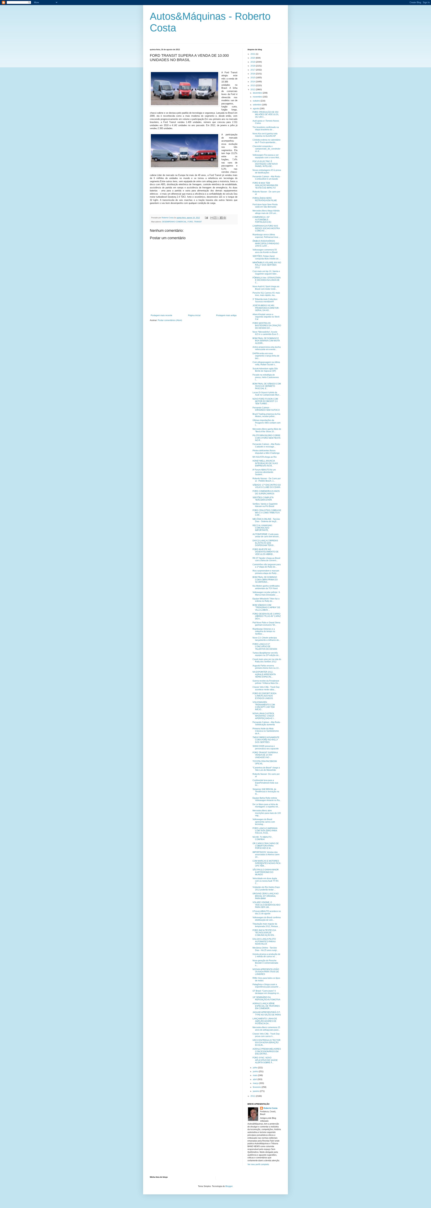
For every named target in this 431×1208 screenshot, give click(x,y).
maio (255, 1075)
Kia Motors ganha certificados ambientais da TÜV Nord (266, 587)
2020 (253, 58)
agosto (256, 108)
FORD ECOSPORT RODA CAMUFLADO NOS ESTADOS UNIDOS (264, 696)
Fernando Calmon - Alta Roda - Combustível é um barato (267, 177)
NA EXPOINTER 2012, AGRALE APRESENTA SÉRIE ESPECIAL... (264, 674)
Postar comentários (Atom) (170, 320)
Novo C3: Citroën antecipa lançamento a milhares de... (266, 639)
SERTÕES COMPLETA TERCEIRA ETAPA (263, 498)
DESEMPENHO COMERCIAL (174, 222)
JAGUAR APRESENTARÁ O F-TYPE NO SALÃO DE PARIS (267, 1013)
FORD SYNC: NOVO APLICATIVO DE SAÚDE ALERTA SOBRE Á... (265, 1060)
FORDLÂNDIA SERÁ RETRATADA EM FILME (265, 199)
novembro (258, 97)
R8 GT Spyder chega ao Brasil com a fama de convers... (266, 559)
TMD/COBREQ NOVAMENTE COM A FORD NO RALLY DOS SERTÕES (266, 739)
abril (255, 1079)
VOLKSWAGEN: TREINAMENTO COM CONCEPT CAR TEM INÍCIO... (264, 706)
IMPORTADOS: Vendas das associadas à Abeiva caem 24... (266, 854)
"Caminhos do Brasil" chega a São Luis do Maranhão (266, 769)
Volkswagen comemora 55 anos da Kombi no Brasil (265, 251)
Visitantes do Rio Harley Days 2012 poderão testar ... (266, 888)
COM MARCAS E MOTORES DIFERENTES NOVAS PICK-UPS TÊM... (267, 863)
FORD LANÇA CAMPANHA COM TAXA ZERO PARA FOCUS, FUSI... (265, 830)
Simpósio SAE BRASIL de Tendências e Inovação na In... (266, 791)
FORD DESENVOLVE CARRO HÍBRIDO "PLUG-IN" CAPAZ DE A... (267, 616)
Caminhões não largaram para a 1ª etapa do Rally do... (267, 565)
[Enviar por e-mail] (211, 217)
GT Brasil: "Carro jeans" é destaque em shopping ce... (266, 992)
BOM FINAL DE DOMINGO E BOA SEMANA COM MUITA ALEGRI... (266, 340)
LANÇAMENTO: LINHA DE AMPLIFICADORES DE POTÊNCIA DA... (265, 1021)
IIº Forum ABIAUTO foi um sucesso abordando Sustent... (264, 472)
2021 (253, 54)
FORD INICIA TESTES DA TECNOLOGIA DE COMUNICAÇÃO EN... (264, 932)
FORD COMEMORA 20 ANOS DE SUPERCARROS (266, 492)
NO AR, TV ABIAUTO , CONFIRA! (262, 838)
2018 (253, 66)
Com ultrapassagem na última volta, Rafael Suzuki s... (266, 363)
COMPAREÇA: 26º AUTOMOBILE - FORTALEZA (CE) (262, 219)
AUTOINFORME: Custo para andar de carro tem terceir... (266, 535)
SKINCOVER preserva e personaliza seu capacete (266, 747)
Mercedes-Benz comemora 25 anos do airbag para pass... (266, 1028)
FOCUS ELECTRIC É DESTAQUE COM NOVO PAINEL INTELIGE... (265, 163)
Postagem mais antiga (226, 315)
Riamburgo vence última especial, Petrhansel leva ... (266, 235)
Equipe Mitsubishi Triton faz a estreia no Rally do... (266, 600)
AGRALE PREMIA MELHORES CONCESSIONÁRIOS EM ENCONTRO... (267, 1051)
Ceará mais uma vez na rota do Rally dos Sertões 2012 (267, 660)
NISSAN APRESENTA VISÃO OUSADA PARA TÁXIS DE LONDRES (266, 971)
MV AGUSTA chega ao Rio (265, 457)
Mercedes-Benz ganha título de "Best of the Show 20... (267, 430)
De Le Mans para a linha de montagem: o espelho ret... (266, 805)
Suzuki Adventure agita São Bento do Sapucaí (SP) (265, 369)
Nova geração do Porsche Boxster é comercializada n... (265, 963)
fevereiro (257, 1087)
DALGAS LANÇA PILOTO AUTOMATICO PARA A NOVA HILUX (264, 941)
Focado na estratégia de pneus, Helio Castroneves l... (266, 377)
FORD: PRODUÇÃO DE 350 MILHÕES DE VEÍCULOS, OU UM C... (266, 114)
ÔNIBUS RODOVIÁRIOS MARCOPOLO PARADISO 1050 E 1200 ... (266, 243)
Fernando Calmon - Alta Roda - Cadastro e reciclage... (267, 445)
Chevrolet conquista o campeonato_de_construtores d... (266, 148)
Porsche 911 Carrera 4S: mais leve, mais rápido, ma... (266, 294)
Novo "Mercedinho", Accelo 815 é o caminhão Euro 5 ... (266, 333)
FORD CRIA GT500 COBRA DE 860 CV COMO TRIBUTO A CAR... (267, 512)
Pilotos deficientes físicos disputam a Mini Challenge (266, 451)
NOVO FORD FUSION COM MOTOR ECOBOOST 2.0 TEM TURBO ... (265, 401)
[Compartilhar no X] (218, 217)
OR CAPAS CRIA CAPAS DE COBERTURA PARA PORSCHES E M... (266, 845)
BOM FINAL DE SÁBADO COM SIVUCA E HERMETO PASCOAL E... (267, 386)
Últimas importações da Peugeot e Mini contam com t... (266, 422)
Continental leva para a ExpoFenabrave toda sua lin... (265, 782)
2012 (253, 89)
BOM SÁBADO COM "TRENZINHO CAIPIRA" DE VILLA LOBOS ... (266, 607)
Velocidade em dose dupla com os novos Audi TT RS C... (265, 880)
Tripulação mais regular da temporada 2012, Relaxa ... (266, 925)
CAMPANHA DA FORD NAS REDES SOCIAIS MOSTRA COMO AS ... (266, 228)
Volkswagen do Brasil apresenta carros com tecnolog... (264, 821)
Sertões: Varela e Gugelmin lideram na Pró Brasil (265, 505)
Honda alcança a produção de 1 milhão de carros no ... (266, 955)
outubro (256, 101)
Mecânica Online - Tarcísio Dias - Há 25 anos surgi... (265, 949)
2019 (253, 62)
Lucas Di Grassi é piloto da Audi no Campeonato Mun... (267, 393)
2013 (253, 85)
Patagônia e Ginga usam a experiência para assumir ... (266, 985)
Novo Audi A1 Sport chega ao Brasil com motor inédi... (266, 287)
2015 (253, 77)
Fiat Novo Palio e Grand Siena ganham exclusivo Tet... (266, 623)
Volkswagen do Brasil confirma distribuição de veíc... (267, 918)
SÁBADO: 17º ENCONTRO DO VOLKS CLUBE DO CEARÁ (267, 486)
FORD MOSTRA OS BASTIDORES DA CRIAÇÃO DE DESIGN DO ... (267, 325)
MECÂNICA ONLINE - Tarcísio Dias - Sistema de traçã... (266, 520)
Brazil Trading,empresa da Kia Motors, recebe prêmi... (266, 415)
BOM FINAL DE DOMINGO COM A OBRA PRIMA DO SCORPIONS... (265, 579)
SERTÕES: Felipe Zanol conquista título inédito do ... (266, 257)
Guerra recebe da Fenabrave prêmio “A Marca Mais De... (266, 682)
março (256, 1083)
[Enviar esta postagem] (206, 218)
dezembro (258, 93)
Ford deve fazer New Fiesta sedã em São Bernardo (265, 205)
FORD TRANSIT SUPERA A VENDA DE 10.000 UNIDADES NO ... (265, 755)
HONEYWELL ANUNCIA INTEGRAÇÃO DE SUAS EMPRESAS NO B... (265, 463)
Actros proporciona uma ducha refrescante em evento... (267, 348)
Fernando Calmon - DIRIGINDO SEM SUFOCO (266, 408)
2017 (253, 70)
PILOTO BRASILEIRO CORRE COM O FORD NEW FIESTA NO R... (266, 437)
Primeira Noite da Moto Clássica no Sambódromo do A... (266, 731)
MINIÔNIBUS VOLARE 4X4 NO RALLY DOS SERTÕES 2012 (267, 265)
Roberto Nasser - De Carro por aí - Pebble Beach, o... (267, 479)
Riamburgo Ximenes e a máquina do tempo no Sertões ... (264, 631)
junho (256, 1071)
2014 (253, 81)
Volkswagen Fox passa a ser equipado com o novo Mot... (266, 156)
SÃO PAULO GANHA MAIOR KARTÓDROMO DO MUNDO (266, 872)
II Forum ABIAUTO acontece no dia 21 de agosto (267, 912)
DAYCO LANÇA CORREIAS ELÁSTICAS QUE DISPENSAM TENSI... (265, 543)
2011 (253, 1096)
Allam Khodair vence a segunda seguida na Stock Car (266, 316)
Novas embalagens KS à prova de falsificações (267, 171)
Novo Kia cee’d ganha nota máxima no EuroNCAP (265, 134)
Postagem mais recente (161, 315)
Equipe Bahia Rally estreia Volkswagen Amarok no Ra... (267, 799)
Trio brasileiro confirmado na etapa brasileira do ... (266, 128)
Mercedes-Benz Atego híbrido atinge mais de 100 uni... (266, 212)
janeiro (256, 1091)
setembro (257, 105)
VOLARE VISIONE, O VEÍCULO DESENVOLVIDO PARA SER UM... (266, 904)
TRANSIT (198, 222)
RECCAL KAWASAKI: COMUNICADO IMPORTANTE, (262, 528)
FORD (190, 222)
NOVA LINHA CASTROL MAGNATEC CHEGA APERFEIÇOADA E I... (264, 716)
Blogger (229, 1186)
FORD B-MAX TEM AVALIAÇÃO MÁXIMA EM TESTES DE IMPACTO (265, 185)
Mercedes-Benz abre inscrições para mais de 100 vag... (267, 813)
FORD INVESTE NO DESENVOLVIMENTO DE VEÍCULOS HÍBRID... (265, 551)
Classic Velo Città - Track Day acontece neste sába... (266, 688)
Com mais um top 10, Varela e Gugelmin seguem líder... (266, 272)
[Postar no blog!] (215, 217)
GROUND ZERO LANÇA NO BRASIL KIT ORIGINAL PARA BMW (265, 896)
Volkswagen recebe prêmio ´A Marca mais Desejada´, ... (266, 593)
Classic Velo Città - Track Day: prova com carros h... (266, 1035)
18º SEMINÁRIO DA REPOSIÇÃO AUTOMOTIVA (266, 998)
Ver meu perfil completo (258, 1164)
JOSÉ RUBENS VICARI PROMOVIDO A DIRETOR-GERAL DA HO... (266, 308)
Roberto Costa (270, 1108)
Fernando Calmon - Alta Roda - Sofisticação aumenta (267, 723)
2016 (253, 74)
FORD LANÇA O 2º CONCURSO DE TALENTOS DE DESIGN (265, 646)
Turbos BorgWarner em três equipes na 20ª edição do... (266, 654)
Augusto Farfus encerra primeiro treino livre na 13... (266, 667)
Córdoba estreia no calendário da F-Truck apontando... (266, 141)
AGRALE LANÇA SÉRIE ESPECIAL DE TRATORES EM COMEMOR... (266, 1006)
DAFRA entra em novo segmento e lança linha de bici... (266, 356)
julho (255, 1067)
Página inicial (194, 315)
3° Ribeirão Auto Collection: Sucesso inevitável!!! (265, 300)
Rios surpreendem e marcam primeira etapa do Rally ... (266, 572)
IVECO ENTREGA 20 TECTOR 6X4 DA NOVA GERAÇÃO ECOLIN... (266, 1042)
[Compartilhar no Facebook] (221, 217)
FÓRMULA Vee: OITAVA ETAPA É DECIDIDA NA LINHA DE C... (266, 280)
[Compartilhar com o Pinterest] (224, 217)
